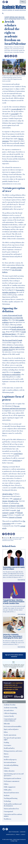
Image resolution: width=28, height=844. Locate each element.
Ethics (6, 732)
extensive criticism (16, 267)
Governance (7, 745)
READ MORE (21, 579)
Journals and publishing (11, 765)
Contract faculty (9, 716)
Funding (6, 742)
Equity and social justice (11, 729)
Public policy (8, 790)
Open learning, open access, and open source (13, 774)
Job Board (22, 831)
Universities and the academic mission (13, 815)
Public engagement (9, 787)
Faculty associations (10, 735)
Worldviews (7, 819)
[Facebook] (7, 2)
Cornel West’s (18, 453)
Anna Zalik (7, 50)
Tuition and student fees (11, 808)
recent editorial (16, 109)
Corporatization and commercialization (10, 720)
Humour (6, 757)
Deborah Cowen (8, 52)
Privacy (18, 834)
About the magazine (14, 831)
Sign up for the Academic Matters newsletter (14, 655)
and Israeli (19, 327)
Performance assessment (11, 781)
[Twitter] (4, 2)
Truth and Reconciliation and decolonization (12, 805)
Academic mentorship (10, 707)
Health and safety (9, 748)
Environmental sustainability (13, 726)
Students (6, 795)
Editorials (7, 723)
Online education (9, 771)
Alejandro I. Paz (8, 48)
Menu (23, 2)
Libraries (6, 768)
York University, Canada (16, 50)
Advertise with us (10, 834)
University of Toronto (18, 47)
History (6, 754)
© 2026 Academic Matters (7, 839)
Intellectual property (10, 759)
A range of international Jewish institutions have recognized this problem (12, 317)
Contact (23, 834)
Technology (7, 801)
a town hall (14, 114)
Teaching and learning (10, 798)
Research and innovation (11, 792)
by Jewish (13, 327)
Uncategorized (8, 811)
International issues (14, 19)
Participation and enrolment (12, 778)
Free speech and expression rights (14, 539)
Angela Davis (16, 460)
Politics (23, 19)
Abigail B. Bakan (8, 47)
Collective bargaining (10, 713)
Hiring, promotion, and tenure (13, 751)
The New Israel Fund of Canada (12, 340)
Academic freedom (9, 17)
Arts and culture (9, 710)
